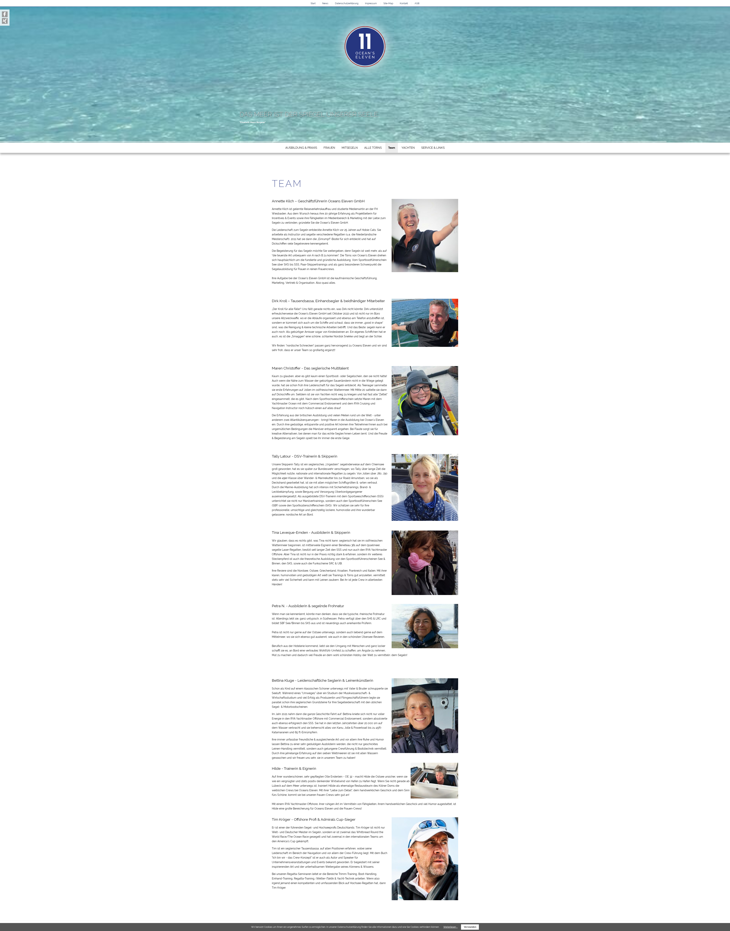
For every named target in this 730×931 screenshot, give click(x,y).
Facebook (273, 169)
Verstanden (470, 927)
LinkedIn (282, 169)
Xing (287, 169)
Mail (291, 169)
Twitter (277, 169)
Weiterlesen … (450, 927)
